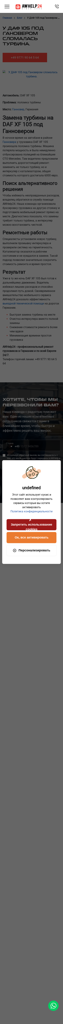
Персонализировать (34, 550)
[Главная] (29, 6)
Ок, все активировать (31, 537)
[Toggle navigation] (7, 6)
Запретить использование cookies (31, 526)
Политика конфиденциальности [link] (31, 511)
